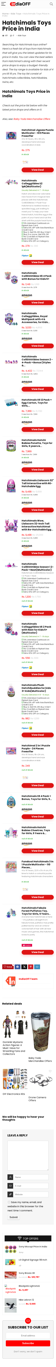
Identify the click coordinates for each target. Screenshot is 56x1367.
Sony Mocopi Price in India (33, 1246)
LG (20, 1265)
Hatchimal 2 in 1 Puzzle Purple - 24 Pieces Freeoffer (36, 748)
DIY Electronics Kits (14, 1094)
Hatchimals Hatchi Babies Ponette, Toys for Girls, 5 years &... (37, 443)
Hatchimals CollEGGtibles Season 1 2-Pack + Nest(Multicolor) (38, 567)
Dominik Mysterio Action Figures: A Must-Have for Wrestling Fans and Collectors (14, 1048)
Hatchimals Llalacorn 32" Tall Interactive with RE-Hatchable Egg (38, 483)
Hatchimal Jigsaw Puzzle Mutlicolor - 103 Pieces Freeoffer (38, 133)
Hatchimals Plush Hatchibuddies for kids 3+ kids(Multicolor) (36, 688)
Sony (21, 1252)
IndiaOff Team (28, 979)
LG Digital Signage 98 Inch (33, 1259)
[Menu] (3, 4)
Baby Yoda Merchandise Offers (31, 119)
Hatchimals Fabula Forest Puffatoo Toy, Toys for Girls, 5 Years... (36, 911)
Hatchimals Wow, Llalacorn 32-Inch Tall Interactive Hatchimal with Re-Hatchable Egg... (37, 525)
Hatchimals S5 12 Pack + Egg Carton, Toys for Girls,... (37, 402)
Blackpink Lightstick (29, 1285)
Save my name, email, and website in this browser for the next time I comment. (25, 1206)
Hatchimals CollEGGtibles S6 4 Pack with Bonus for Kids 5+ (37, 276)
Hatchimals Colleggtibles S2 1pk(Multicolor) (32, 183)
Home (5, 13)
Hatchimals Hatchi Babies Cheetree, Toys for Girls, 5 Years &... (36, 830)
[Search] (51, 4)
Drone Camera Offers (37, 1099)
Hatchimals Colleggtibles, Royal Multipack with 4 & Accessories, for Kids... (36, 318)
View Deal (38, 170)
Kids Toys (16, 13)
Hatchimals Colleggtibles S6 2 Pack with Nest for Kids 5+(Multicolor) (36, 628)
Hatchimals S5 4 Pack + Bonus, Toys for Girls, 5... (37, 797)
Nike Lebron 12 (26, 1299)
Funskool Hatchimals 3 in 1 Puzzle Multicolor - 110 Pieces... (37, 864)
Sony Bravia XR (27, 1273)
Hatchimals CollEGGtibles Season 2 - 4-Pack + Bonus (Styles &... (37, 361)
